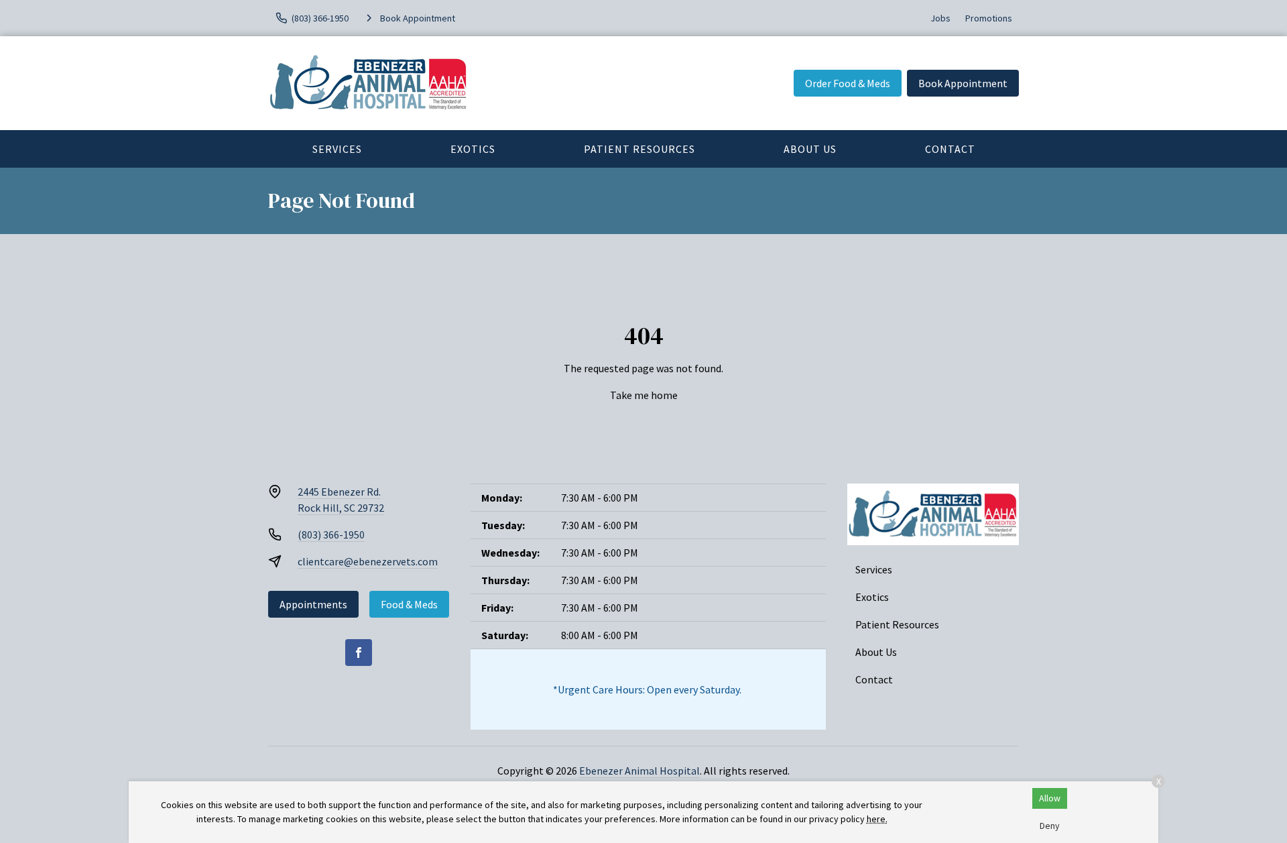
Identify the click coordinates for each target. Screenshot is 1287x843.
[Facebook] (358, 652)
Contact (950, 149)
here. (877, 819)
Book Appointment (962, 83)
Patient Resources (639, 149)
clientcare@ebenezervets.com (368, 561)
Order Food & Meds (847, 83)
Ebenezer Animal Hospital (639, 770)
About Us (810, 149)
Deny (1050, 826)
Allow (1049, 798)
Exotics (472, 149)
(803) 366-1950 (331, 534)
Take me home (644, 395)
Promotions (988, 18)
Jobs (940, 18)
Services (337, 149)
